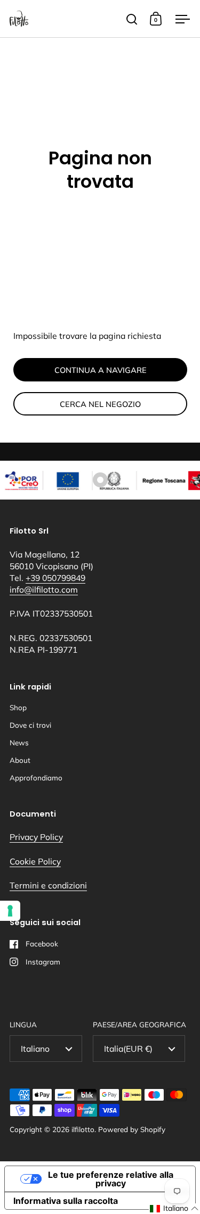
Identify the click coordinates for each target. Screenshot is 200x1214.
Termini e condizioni (48, 885)
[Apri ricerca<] (132, 18)
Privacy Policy (36, 836)
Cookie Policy (35, 861)
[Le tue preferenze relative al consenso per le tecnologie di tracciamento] (10, 911)
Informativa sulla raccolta (65, 1200)
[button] (174, 1208)
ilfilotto (82, 1129)
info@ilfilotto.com (44, 589)
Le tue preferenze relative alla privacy (110, 1178)
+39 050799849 (55, 577)
